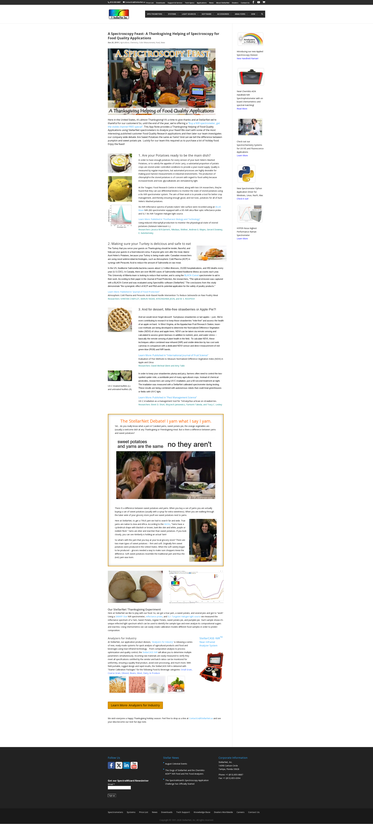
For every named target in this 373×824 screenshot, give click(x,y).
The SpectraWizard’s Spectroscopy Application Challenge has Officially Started (187, 782)
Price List (150, 3)
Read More (242, 108)
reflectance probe (154, 616)
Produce (156, 673)
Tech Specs (189, 3)
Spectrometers (115, 812)
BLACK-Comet (191, 275)
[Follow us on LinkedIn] (126, 765)
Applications (202, 3)
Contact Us (245, 3)
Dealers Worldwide (223, 812)
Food (158, 42)
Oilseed (125, 673)
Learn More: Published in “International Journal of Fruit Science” (173, 355)
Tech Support (183, 812)
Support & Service (175, 3)
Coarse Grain (114, 673)
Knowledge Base (202, 812)
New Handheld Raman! (247, 58)
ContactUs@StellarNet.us (201, 718)
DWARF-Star (121, 616)
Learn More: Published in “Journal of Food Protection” (134, 291)
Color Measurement (147, 42)
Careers (240, 812)
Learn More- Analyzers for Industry (135, 705)
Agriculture (124, 42)
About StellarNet (222, 3)
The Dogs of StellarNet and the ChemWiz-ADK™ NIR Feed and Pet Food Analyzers (185, 772)
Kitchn (167, 524)
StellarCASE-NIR (150, 652)
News (211, 3)
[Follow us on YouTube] (134, 765)
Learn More (242, 155)
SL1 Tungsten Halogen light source (184, 616)
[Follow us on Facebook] (111, 765)
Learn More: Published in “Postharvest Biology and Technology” (169, 219)
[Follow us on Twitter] (118, 765)
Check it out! (242, 198)
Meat (139, 673)
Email (111, 784)
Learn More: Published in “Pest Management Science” (167, 397)
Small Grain (186, 669)
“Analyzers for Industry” (163, 642)
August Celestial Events (176, 763)
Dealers (235, 3)
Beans (133, 673)
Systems (131, 812)
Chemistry (134, 42)
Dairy (145, 673)
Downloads (160, 3)
